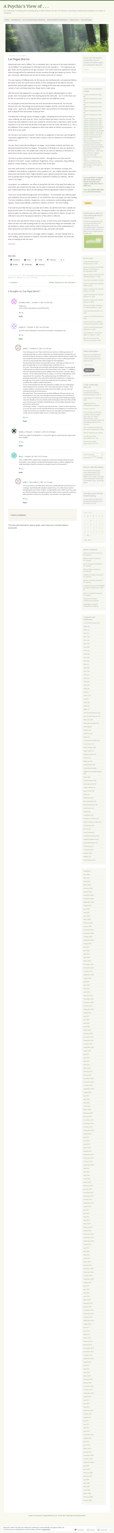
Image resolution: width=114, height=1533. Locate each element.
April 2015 (86, 1296)
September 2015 (88, 1279)
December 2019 (88, 1120)
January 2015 (87, 1307)
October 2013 (87, 1355)
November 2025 (88, 899)
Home (7, 20)
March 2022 (87, 1030)
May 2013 (86, 1369)
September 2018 (88, 1165)
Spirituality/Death (52, 275)
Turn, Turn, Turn (88, 280)
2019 (85, 664)
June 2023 (86, 985)
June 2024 (86, 951)
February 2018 (88, 1186)
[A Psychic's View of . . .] (57, 38)
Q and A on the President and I (93, 327)
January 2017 (87, 1231)
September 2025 (88, 902)
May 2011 (86, 1428)
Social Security (87, 832)
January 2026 (87, 892)
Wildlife (85, 857)
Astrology (86, 727)
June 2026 (86, 874)
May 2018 (86, 1175)
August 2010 (87, 1438)
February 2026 (88, 888)
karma (85, 794)
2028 (85, 692)
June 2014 (86, 1331)
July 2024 (86, 947)
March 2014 (87, 1338)
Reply (21, 316)
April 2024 (86, 957)
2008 (85, 626)
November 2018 (88, 1158)
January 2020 (87, 1116)
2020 (85, 668)
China (85, 737)
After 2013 (86, 720)
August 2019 (87, 1134)
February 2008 (88, 1497)
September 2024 (88, 940)
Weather (86, 853)
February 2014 (88, 1341)
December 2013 (88, 1348)
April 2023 (86, 992)
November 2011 (88, 1410)
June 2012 (86, 1403)
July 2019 (86, 1137)
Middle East (87, 798)
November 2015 (88, 1272)
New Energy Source (89, 805)
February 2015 (88, 1303)
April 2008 (86, 1490)
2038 (85, 699)
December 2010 (88, 1435)
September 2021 (88, 1047)
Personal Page (86, 20)
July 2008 (86, 1480)
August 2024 (87, 944)
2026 (85, 689)
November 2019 (88, 1123)
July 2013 (86, 1365)
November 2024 (88, 933)
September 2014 (88, 1321)
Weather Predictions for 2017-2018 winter (63, 282)
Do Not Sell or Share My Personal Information (71, 1515)
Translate (100, 458)
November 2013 (88, 1352)
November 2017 (88, 1196)
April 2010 (86, 1445)
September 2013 (88, 1359)
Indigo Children (88, 787)
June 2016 (86, 1251)
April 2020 (86, 1106)
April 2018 (86, 1179)
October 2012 (87, 1390)
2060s (85, 709)
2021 (85, 671)
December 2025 (88, 895)
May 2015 (86, 1293)
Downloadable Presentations (57, 20)
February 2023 (88, 995)
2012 (85, 640)
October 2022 (87, 1006)
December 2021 (88, 1037)
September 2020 (88, 1089)
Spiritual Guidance (41, 275)
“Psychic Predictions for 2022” (92, 123)
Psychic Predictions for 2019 (93, 129)
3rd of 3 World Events (90, 716)
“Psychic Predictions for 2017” (92, 135)
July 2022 (86, 1016)
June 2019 (86, 1141)
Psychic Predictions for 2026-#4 (93, 284)
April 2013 (86, 1372)
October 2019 (87, 1127)
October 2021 (87, 1044)
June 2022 (86, 1020)
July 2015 (86, 1286)
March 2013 (87, 1376)
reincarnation (87, 825)
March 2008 (87, 1493)
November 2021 (88, 1040)
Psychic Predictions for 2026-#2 (93, 294)
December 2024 (88, 930)
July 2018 (86, 1168)
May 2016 (86, 1255)
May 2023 (86, 989)
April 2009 (86, 1469)
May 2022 (86, 1023)
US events (61, 275)
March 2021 (87, 1068)
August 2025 (87, 906)
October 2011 (87, 1414)
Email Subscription (90, 351)
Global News (87, 765)
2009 (85, 630)
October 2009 (87, 1459)
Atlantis (85, 730)
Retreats (86, 829)
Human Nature (30, 275)
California (86, 734)
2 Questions (12, 282)
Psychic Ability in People (91, 822)
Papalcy (85, 812)
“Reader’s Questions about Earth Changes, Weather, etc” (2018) (93, 132)
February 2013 (88, 1379)
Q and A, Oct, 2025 (89, 316)
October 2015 (87, 1276)
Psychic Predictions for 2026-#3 (93, 289)
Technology (87, 846)
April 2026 (86, 881)
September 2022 (88, 1009)
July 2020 (86, 1096)
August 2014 (87, 1324)
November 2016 (88, 1238)
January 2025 (87, 926)
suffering (19, 277)
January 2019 (87, 1151)
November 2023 (88, 968)
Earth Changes (88, 747)
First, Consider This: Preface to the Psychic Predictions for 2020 (93, 428)
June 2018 (86, 1172)
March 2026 (87, 885)
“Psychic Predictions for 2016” (92, 141)
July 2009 (86, 1466)
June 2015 (86, 1289)
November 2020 (88, 1082)
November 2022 (88, 1002)
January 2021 (87, 1075)
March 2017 (87, 1224)
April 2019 (86, 1144)
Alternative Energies (89, 723)
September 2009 (88, 1462)
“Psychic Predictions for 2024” (92, 119)
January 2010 (87, 1452)
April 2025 (86, 916)
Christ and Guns (88, 311)
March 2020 (87, 1110)
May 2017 (86, 1217)
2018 (85, 661)
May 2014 (86, 1334)
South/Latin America (89, 836)
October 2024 (87, 937)
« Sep (85, 540)
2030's (85, 696)
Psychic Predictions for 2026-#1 (93, 300)
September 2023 (88, 975)
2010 (85, 633)
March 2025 (87, 919)
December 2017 (88, 1193)
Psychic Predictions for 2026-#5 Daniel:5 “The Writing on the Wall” (93, 269)
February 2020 (88, 1113)
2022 (85, 675)
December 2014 (88, 1310)
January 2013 (87, 1383)
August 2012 (87, 1397)
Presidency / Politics (89, 819)
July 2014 (86, 1327)
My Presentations (88, 801)
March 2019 (87, 1148)
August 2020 (87, 1092)
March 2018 (87, 1182)
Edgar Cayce (74, 20)
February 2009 (88, 1473)
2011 (85, 637)
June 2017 (86, 1213)
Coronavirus (87, 744)
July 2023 (86, 982)
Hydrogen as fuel (88, 784)
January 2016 (87, 1265)
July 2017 (86, 1210)
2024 (85, 682)
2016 (85, 654)
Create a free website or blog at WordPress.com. (43, 1515)
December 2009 (88, 1455)
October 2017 (87, 1199)
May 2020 (86, 1103)
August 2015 (87, 1282)
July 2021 (86, 1054)
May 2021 (86, 1061)
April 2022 (86, 1027)
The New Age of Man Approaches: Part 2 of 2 (90, 443)
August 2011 (87, 1417)
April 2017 (86, 1220)
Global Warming (88, 768)
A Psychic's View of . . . (26, 6)
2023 (85, 678)
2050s (85, 706)
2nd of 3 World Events (90, 713)
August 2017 (87, 1206)
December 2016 (88, 1234)
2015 (85, 651)
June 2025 (86, 909)
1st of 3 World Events (90, 623)
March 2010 (87, 1448)
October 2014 (87, 1317)
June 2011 (86, 1424)
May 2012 (86, 1407)
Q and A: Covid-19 (89, 409)
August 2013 (87, 1362)
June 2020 (86, 1099)
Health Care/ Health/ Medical (92, 772)
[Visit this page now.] (93, 247)
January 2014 (87, 1345)
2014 (85, 647)
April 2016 (86, 1258)
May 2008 (86, 1486)
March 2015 (87, 1300)
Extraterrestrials (88, 754)
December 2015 (88, 1269)
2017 (24, 275)
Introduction (15, 20)
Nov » (90, 540)
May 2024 (86, 954)
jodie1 (24, 55)
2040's (85, 702)
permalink (34, 277)
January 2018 (87, 1189)
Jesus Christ (87, 791)
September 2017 (88, 1203)
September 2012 (88, 1393)
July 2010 (86, 1442)
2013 (85, 644)
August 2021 (87, 1051)
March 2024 (87, 961)
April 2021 (86, 1065)
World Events (87, 860)
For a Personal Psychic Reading (34, 20)
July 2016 (86, 1248)
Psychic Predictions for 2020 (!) (93, 127)
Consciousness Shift (89, 740)
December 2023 (88, 964)
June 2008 (86, 1483)
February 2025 (88, 923)
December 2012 (88, 1386)
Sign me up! (89, 370)
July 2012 (86, 1400)
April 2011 (86, 1431)
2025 (85, 685)
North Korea (87, 808)
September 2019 (88, 1130)
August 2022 (87, 1013)
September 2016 (88, 1241)
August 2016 (87, 1244)
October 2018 (87, 1161)
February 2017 (88, 1227)
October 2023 (87, 971)
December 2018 (88, 1155)
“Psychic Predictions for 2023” (92, 121)
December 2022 (88, 999)
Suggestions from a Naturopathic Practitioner (91, 404)
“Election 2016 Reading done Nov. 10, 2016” (92, 138)
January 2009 (87, 1476)
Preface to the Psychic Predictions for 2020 (92, 162)
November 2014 (88, 1314)
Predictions (87, 815)
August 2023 (87, 978)
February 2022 (88, 1033)
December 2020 (88, 1078)
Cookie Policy (46, 1529)
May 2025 (86, 912)
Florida (85, 758)
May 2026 (86, 878)
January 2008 (87, 1500)
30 (88, 535)
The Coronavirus (88, 412)
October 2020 (87, 1085)
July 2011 (86, 1421)
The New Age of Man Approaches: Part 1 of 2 (90, 437)
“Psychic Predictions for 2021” (92, 125)
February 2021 (88, 1072)
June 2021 (86, 1058)
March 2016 (87, 1262)
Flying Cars (86, 761)
